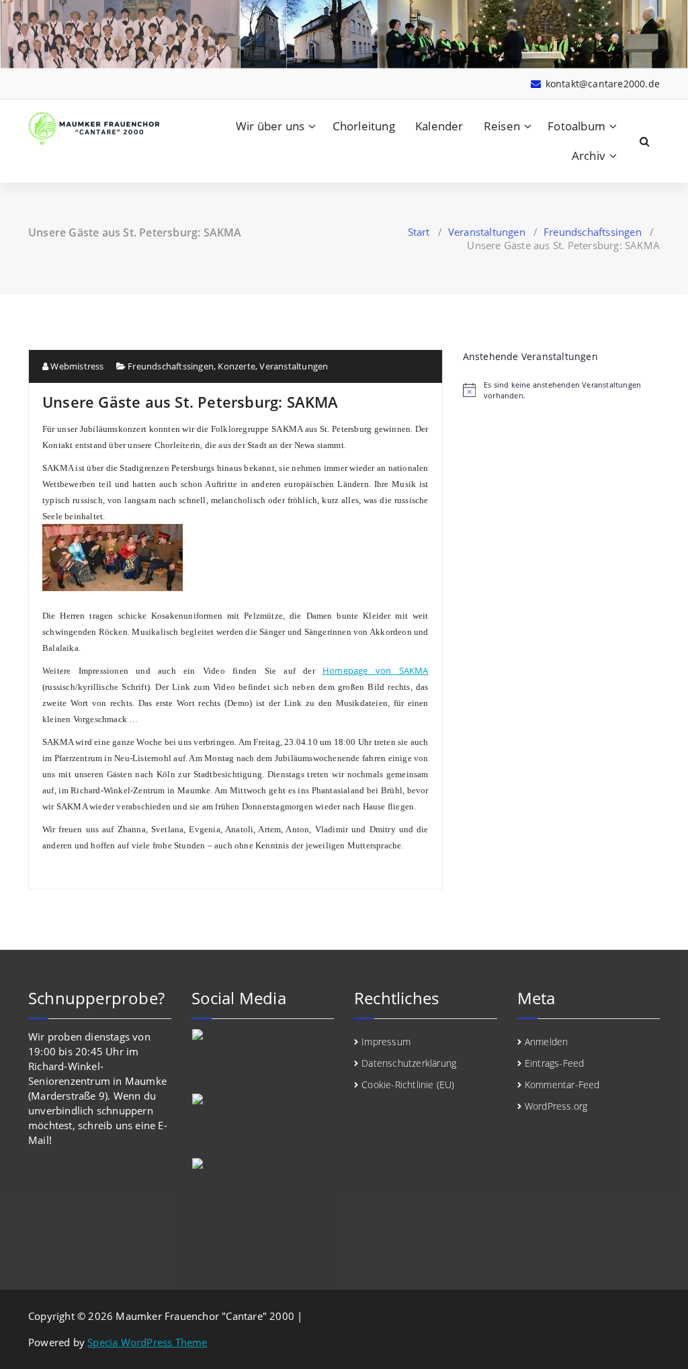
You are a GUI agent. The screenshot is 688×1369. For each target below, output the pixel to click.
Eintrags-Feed (555, 1063)
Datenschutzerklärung (408, 1063)
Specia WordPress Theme (147, 1342)
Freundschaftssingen (593, 231)
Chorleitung (364, 126)
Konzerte (236, 366)
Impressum (386, 1041)
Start (419, 231)
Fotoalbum (576, 126)
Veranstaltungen (486, 231)
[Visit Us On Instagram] (263, 1126)
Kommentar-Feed (562, 1084)
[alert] (561, 390)
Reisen (502, 126)
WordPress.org (556, 1106)
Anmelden (546, 1041)
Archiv (588, 155)
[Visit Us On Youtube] (263, 1190)
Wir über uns (270, 126)
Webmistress (75, 366)
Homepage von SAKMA (375, 670)
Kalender (439, 126)
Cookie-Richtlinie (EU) (407, 1084)
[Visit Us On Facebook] (263, 1061)
